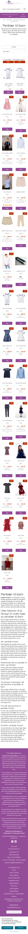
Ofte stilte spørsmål (14, 878)
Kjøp (8, 92)
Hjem (4, 19)
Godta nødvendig (7, 927)
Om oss (14, 870)
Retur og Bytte (14, 875)
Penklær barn (14, 21)
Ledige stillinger (14, 891)
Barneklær (9, 19)
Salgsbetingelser (14, 883)
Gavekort (14, 896)
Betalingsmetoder (14, 880)
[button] (4, 78)
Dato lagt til (6, 51)
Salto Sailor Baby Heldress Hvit (9, 85)
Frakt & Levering (14, 872)
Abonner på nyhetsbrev (14, 912)
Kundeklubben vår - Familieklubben (14, 894)
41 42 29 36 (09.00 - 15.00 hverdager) (15, 860)
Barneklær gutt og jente (19, 19)
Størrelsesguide (14, 888)
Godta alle (20, 927)
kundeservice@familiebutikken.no (14, 862)
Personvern (14, 886)
